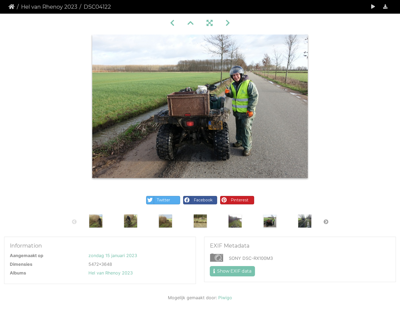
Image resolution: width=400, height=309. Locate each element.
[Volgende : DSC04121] (227, 23)
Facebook (203, 200)
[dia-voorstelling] (373, 6)
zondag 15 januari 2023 (112, 255)
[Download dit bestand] (385, 6)
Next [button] (326, 222)
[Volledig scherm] (209, 23)
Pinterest (239, 200)
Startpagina (11, 7)
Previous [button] (74, 222)
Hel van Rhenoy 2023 (49, 7)
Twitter (163, 200)
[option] (95, 220)
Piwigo (225, 297)
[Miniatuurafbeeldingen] (190, 23)
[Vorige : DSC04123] (172, 23)
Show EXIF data (233, 271)
